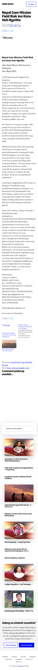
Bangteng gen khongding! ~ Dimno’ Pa (19, 611)
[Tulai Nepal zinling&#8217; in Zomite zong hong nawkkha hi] (9, 328)
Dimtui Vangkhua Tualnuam (15, 558)
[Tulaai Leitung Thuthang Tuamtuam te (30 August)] (26, 331)
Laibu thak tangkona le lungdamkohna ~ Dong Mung (19, 469)
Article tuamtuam (26, 645)
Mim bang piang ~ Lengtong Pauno (17, 542)
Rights (21, 666)
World (15, 26)
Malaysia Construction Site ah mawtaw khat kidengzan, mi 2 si (16, 550)
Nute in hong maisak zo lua (18, 368)
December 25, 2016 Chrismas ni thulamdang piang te (16, 460)
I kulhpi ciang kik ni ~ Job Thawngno (18, 584)
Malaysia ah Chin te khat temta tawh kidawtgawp (18, 515)
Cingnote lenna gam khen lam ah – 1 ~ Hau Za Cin (18, 506)
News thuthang (11, 645)
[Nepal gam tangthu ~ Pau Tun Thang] (9, 344)
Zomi (19, 26)
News (11, 26)
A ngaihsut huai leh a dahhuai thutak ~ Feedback (18, 477)
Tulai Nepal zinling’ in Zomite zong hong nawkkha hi (9, 334)
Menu (32, 4)
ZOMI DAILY (8, 4)
